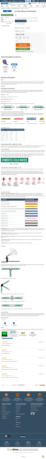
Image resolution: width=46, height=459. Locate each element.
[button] (43, 456)
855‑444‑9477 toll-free (7, 443)
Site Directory (4, 418)
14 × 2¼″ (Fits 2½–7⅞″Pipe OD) (20, 20)
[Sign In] (42, 3)
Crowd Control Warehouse (30, 449)
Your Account (18, 405)
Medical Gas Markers (25, 6)
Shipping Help (18, 422)
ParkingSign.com (21, 450)
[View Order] (39, 3)
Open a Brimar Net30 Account (36, 405)
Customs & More (43, 6)
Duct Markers (19, 6)
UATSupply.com (31, 450)
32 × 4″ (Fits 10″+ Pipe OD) (19, 23)
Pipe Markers (8, 8)
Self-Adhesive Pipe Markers (15, 8)
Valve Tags (7, 6)
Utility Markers (31, 6)
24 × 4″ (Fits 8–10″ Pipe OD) (32, 20)
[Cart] (44, 3)
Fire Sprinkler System (37, 6)
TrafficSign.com (36, 449)
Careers (17, 424)
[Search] (30, 3)
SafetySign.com (25, 449)
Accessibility (4, 416)
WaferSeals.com (37, 450)
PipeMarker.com (3, 8)
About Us (3, 405)
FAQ (16, 420)
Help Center (18, 418)
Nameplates (13, 5)
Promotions (18, 426)
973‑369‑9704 (30, 51)
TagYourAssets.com (26, 450)
